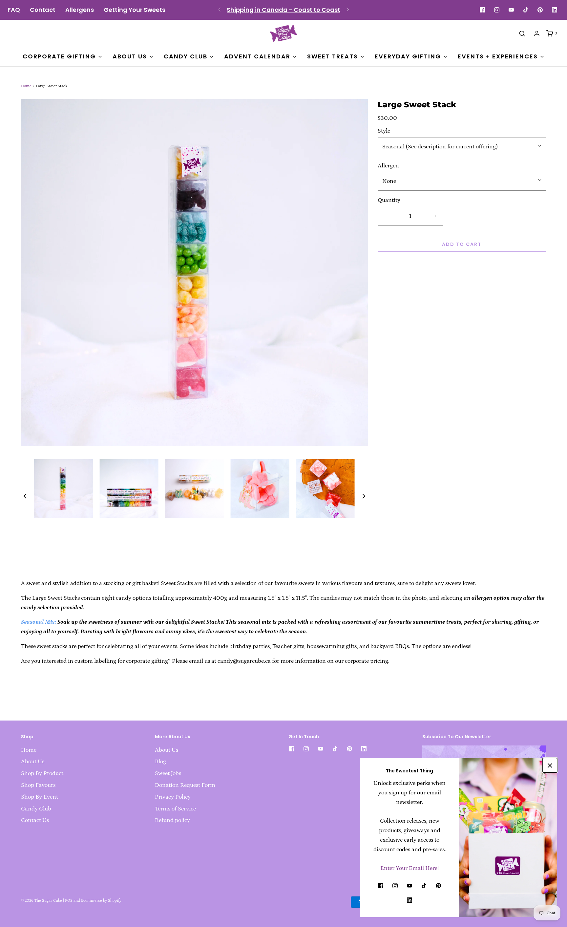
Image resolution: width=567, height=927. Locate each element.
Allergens (79, 10)
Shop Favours (38, 785)
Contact (42, 10)
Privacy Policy (173, 797)
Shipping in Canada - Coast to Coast (283, 10)
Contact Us (35, 820)
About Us (32, 761)
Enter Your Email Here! (409, 868)
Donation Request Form (185, 785)
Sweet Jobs (168, 773)
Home (26, 86)
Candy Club (36, 809)
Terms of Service (175, 809)
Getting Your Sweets (134, 10)
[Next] (348, 10)
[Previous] (219, 10)
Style (384, 131)
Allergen (388, 165)
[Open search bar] (522, 33)
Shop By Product (42, 773)
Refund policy (172, 820)
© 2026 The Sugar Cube (41, 900)
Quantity (389, 200)
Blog (160, 761)
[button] (25, 496)
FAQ (14, 10)
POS (69, 900)
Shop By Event (39, 797)
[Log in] (537, 33)
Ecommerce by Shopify (101, 900)
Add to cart (461, 244)
